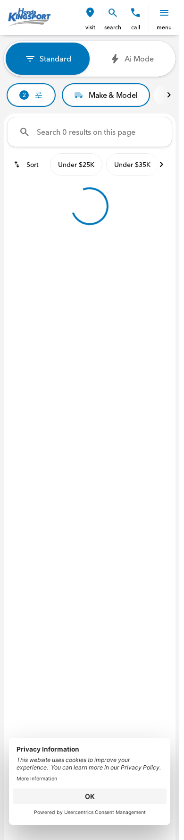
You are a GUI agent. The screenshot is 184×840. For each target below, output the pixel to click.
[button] (90, 17)
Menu (164, 27)
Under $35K (132, 164)
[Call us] (135, 12)
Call (135, 27)
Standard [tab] (55, 58)
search (112, 27)
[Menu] (164, 12)
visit (90, 27)
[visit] (90, 12)
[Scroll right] (169, 95)
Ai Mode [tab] (139, 58)
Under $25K (76, 164)
